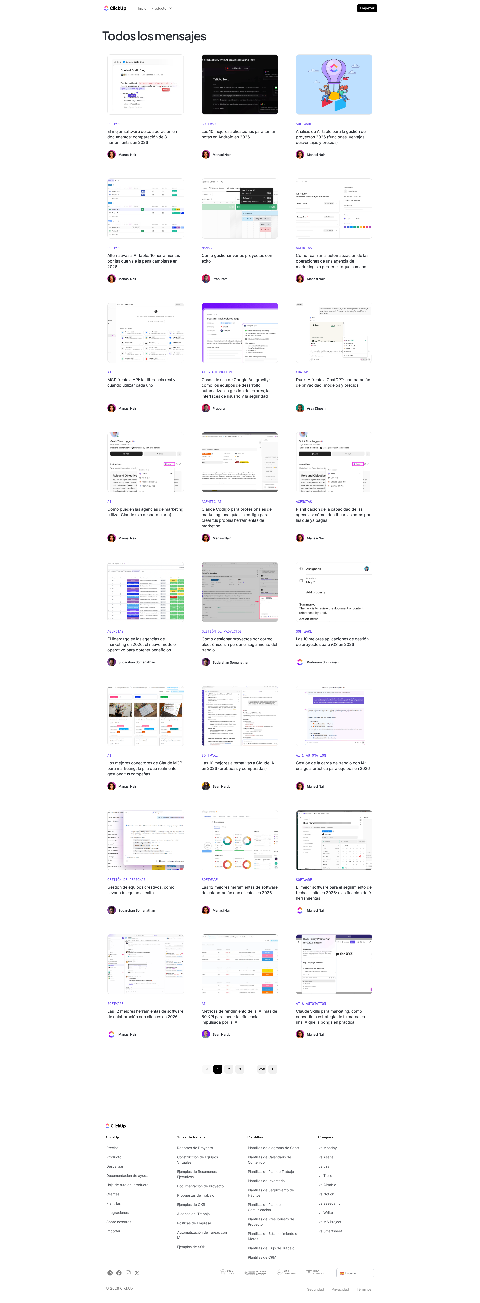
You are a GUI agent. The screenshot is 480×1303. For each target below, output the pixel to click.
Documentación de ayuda (127, 1175)
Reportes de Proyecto (195, 1148)
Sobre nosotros (118, 1222)
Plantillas (113, 1203)
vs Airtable (327, 1185)
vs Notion (326, 1194)
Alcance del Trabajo (193, 1214)
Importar (113, 1231)
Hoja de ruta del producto (127, 1185)
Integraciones (117, 1212)
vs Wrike (326, 1212)
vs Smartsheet (330, 1231)
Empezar (367, 8)
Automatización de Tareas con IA (202, 1235)
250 (262, 1069)
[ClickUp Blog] (115, 8)
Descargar (115, 1166)
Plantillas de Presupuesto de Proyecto (271, 1221)
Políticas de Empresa (194, 1223)
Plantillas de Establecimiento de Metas (274, 1236)
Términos (364, 1289)
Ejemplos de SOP (191, 1247)
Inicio (142, 8)
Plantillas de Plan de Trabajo (271, 1171)
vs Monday (328, 1148)
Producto (114, 1157)
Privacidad (340, 1289)
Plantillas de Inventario (266, 1181)
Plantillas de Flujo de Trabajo (271, 1248)
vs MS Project (330, 1222)
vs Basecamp (330, 1203)
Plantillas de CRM (262, 1257)
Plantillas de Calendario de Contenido (269, 1159)
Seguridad (315, 1289)
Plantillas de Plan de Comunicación (264, 1207)
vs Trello (325, 1175)
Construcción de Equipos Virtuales (197, 1159)
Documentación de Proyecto (200, 1186)
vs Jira (324, 1166)
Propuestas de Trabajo (195, 1195)
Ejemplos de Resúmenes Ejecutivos (197, 1174)
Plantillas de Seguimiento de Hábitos (271, 1192)
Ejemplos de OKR (191, 1204)
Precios (112, 1148)
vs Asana (326, 1157)
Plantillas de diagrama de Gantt (273, 1148)
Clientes (113, 1194)
